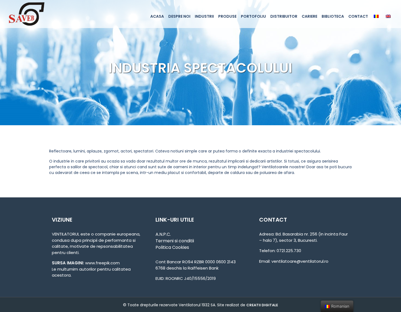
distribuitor (283, 16)
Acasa (157, 16)
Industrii (204, 16)
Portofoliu (253, 16)
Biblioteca (333, 16)
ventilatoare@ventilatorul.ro (299, 261)
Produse (227, 16)
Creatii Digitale (262, 305)
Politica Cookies (172, 247)
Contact (358, 16)
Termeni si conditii (174, 241)
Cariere (309, 16)
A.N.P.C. (163, 234)
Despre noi (179, 16)
